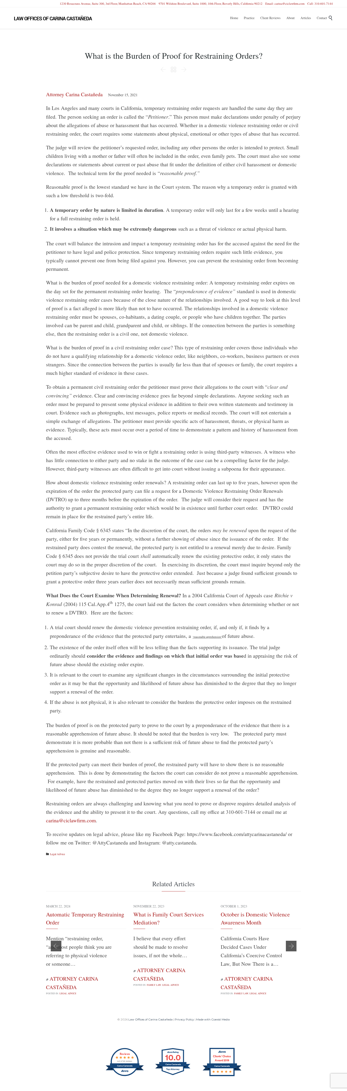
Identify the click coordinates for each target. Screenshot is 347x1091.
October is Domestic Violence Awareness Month (255, 918)
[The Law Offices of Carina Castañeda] (53, 18)
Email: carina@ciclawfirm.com (285, 3)
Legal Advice (57, 854)
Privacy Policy (184, 1019)
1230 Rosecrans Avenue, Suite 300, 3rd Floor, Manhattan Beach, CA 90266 (108, 3)
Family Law (154, 984)
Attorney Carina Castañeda (74, 94)
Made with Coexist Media (213, 1019)
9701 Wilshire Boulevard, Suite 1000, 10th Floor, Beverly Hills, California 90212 (210, 3)
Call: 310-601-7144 (320, 3)
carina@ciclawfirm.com (71, 820)
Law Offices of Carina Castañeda (150, 1019)
